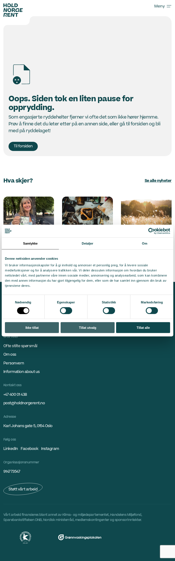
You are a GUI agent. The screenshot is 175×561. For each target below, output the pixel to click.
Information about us (21, 371)
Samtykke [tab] (30, 243)
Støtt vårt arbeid (23, 489)
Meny (159, 6)
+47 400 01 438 (15, 394)
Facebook (29, 448)
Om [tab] (144, 243)
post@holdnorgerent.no (24, 403)
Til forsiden (23, 146)
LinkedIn (10, 448)
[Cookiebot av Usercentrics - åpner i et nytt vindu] (151, 231)
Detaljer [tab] (87, 243)
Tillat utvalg (87, 327)
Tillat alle (143, 327)
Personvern (13, 363)
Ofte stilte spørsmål (20, 346)
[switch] (66, 310)
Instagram (50, 448)
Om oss (9, 354)
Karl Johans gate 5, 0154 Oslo (27, 426)
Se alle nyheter (158, 180)
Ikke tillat (32, 327)
